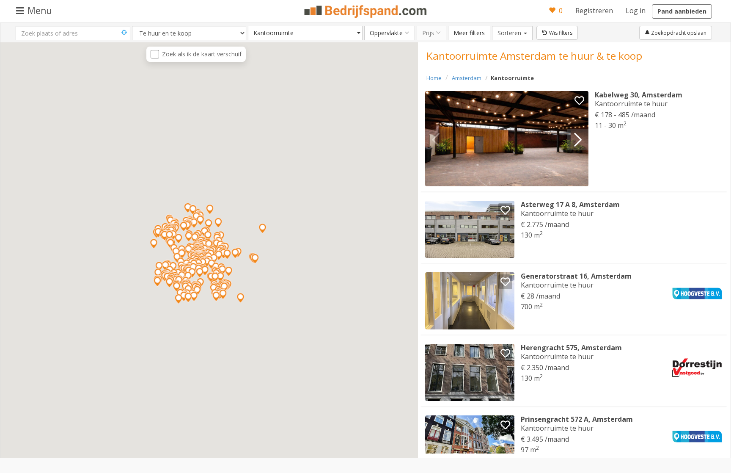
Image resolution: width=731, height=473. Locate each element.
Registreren (594, 10)
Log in (636, 10)
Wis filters (560, 32)
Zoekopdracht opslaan (678, 32)
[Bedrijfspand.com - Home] (366, 11)
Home (434, 78)
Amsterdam (466, 78)
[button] (577, 139)
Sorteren (515, 32)
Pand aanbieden (681, 11)
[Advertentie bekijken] (507, 138)
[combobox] (305, 33)
